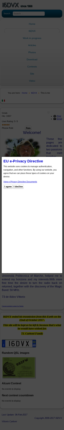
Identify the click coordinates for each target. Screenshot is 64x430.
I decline (18, 186)
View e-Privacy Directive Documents (20, 182)
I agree (8, 186)
